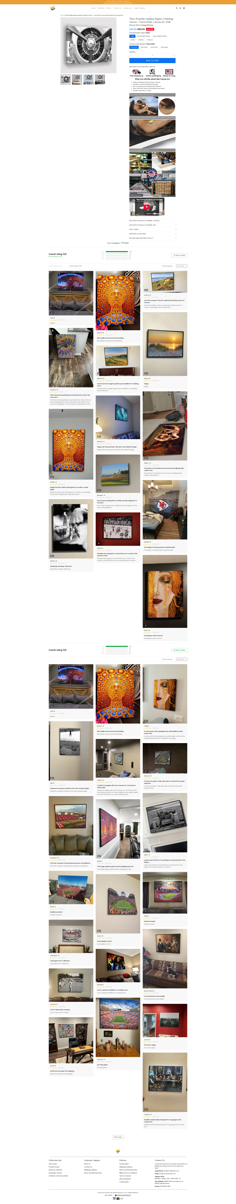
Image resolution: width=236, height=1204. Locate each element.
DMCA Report (108, 1195)
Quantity (132, 52)
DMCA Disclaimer (125, 1179)
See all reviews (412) (55, 256)
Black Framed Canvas (143, 36)
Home (93, 8)
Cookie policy (124, 1182)
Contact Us (127, 8)
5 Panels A (141, 40)
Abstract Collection (55, 1170)
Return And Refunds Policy (93, 1173)
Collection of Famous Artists (58, 1176)
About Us (87, 1164)
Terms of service (125, 1176)
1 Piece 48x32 (164, 47)
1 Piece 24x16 (150, 44)
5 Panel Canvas (54, 1167)
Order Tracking (139, 8)
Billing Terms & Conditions (128, 1173)
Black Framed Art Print (160, 36)
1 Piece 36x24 (154, 47)
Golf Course (53, 1164)
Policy (109, 8)
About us (118, 8)
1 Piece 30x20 (144, 47)
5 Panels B (150, 40)
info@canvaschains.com (167, 1174)
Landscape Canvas (55, 1173)
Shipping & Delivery (90, 1170)
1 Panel (147, 33)
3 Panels (133, 40)
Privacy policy (124, 1164)
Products (101, 8)
